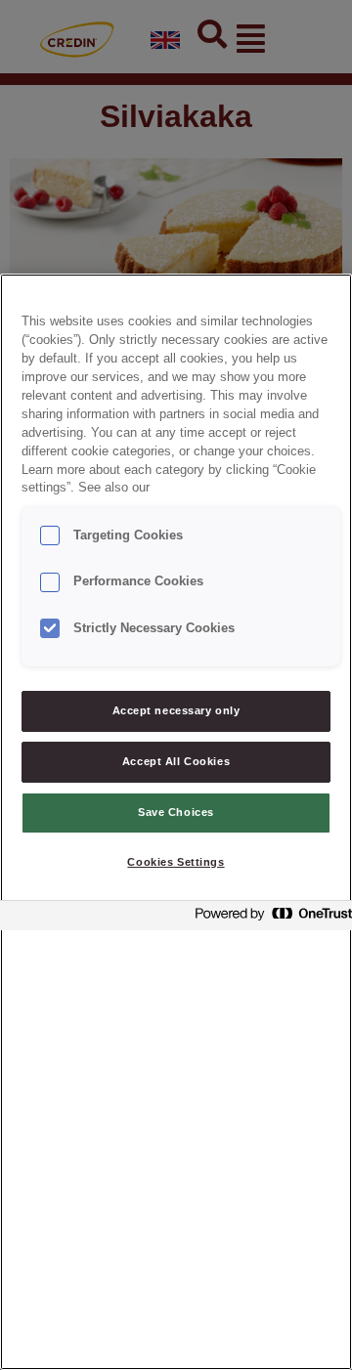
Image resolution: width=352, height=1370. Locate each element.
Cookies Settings (175, 862)
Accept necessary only (176, 710)
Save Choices (176, 812)
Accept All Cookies (176, 761)
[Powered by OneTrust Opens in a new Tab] (268, 918)
